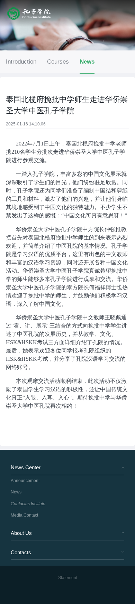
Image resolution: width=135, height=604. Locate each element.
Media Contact (24, 515)
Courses (58, 61)
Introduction (21, 61)
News (87, 61)
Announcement (25, 480)
